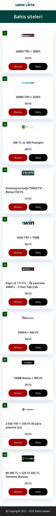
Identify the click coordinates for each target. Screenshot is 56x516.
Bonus (18, 66)
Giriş (38, 66)
